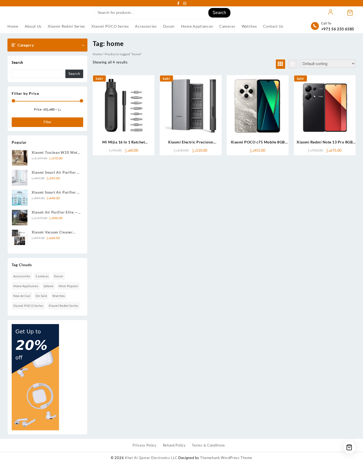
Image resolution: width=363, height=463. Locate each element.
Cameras (42, 276)
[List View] (292, 64)
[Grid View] (280, 64)
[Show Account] (330, 13)
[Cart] (350, 13)
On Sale (41, 296)
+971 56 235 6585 (337, 29)
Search (219, 12)
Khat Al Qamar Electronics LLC (151, 458)
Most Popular (68, 286)
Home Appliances (26, 286)
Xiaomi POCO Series (28, 305)
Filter (47, 122)
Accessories (22, 276)
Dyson (58, 276)
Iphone (48, 286)
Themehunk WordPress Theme (226, 458)
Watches (58, 296)
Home (97, 54)
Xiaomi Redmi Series (63, 305)
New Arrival (22, 296)
